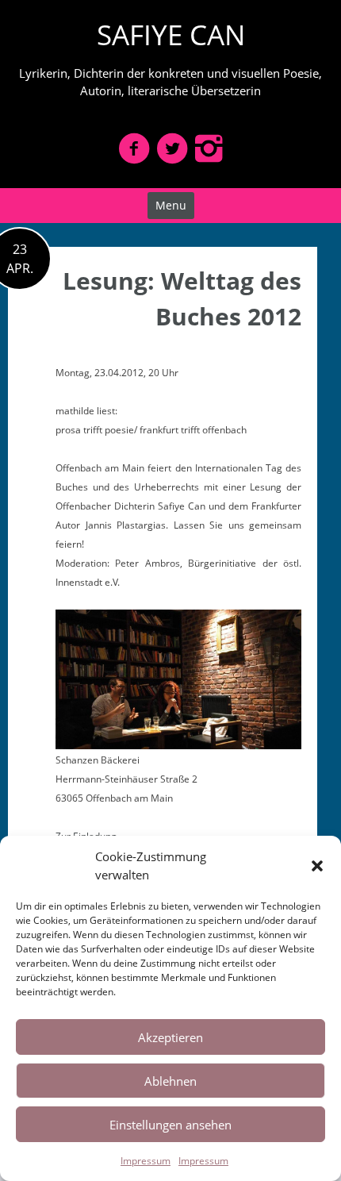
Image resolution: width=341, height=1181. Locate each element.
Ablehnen (170, 1081)
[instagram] (208, 148)
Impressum (145, 1161)
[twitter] (172, 148)
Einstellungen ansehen (170, 1125)
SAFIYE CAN (171, 34)
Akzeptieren (170, 1037)
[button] (317, 866)
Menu (170, 205)
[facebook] (134, 148)
